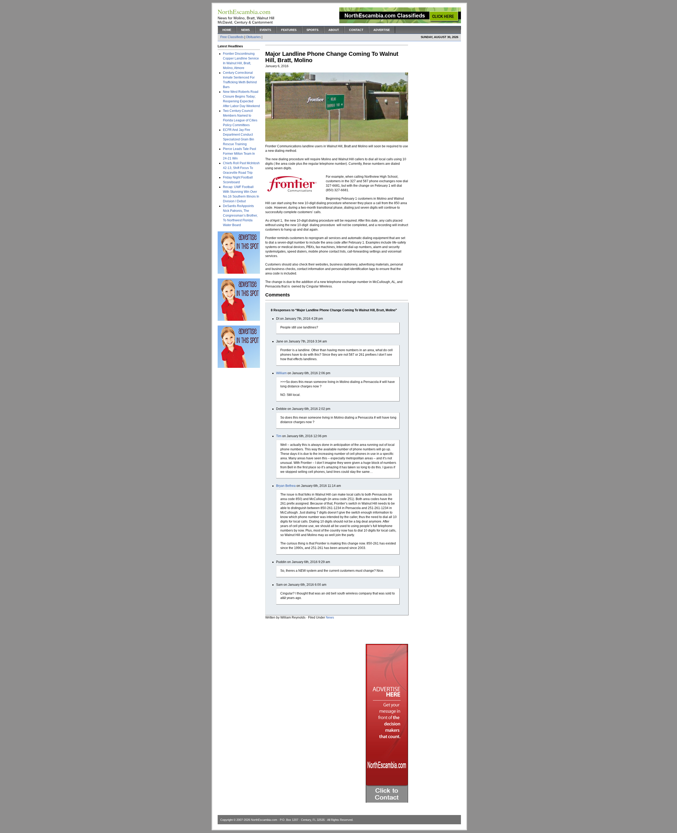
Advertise (381, 29)
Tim (278, 436)
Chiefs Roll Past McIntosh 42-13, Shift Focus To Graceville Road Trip (241, 168)
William (281, 373)
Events (265, 29)
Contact (356, 29)
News (245, 29)
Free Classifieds (232, 37)
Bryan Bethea (286, 486)
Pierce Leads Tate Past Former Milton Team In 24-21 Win (239, 153)
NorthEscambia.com (264, 819)
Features (288, 29)
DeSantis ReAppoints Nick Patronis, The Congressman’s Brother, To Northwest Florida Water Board (240, 215)
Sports (312, 29)
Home (226, 29)
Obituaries (253, 37)
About (333, 29)
